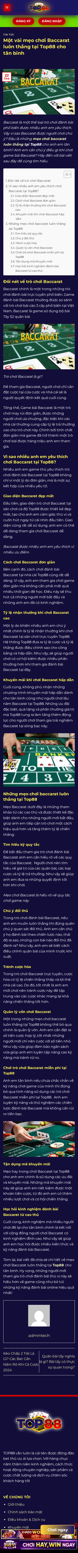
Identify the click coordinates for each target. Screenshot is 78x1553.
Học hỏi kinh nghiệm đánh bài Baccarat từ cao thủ (37, 268)
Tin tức (8, 34)
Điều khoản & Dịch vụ (26, 1520)
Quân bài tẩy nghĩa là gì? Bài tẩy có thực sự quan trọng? (57, 1361)
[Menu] (7, 7)
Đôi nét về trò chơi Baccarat (30, 181)
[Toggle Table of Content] (65, 174)
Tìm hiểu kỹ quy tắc (28, 233)
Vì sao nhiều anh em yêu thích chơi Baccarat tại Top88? (35, 188)
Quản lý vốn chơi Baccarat (34, 247)
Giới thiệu (16, 1504)
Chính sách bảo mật (25, 1512)
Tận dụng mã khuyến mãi (34, 261)
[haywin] (39, 1544)
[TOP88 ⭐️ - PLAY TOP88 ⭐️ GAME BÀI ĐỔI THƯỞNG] (39, 7)
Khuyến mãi (18, 1527)
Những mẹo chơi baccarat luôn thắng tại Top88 (37, 226)
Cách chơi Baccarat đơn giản (35, 200)
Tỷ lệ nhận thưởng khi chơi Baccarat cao (40, 208)
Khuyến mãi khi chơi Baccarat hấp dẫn (40, 216)
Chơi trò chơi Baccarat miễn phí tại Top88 (39, 255)
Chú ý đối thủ (24, 238)
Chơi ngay (57, 1529)
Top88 (58, 1265)
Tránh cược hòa (26, 243)
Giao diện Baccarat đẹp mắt (34, 196)
